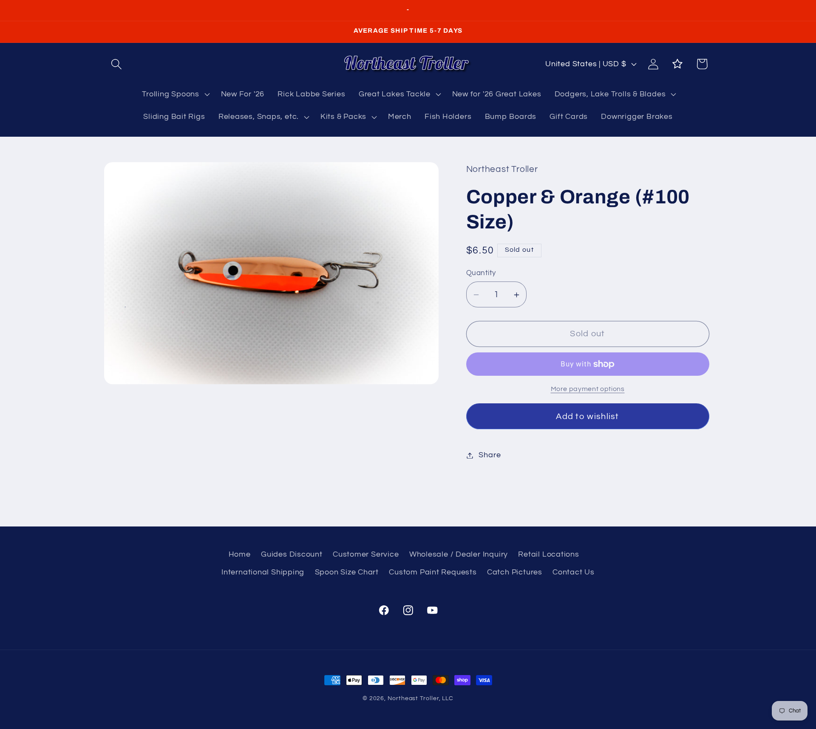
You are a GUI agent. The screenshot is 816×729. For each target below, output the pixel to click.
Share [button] (490, 455)
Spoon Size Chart (347, 572)
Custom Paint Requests (432, 572)
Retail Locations (548, 554)
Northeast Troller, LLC (420, 698)
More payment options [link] (588, 389)
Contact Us (573, 572)
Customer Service (366, 554)
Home (240, 554)
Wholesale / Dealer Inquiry (458, 554)
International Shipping (262, 572)
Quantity (481, 273)
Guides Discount (292, 554)
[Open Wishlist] (678, 64)
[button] (116, 64)
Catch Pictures (514, 572)
